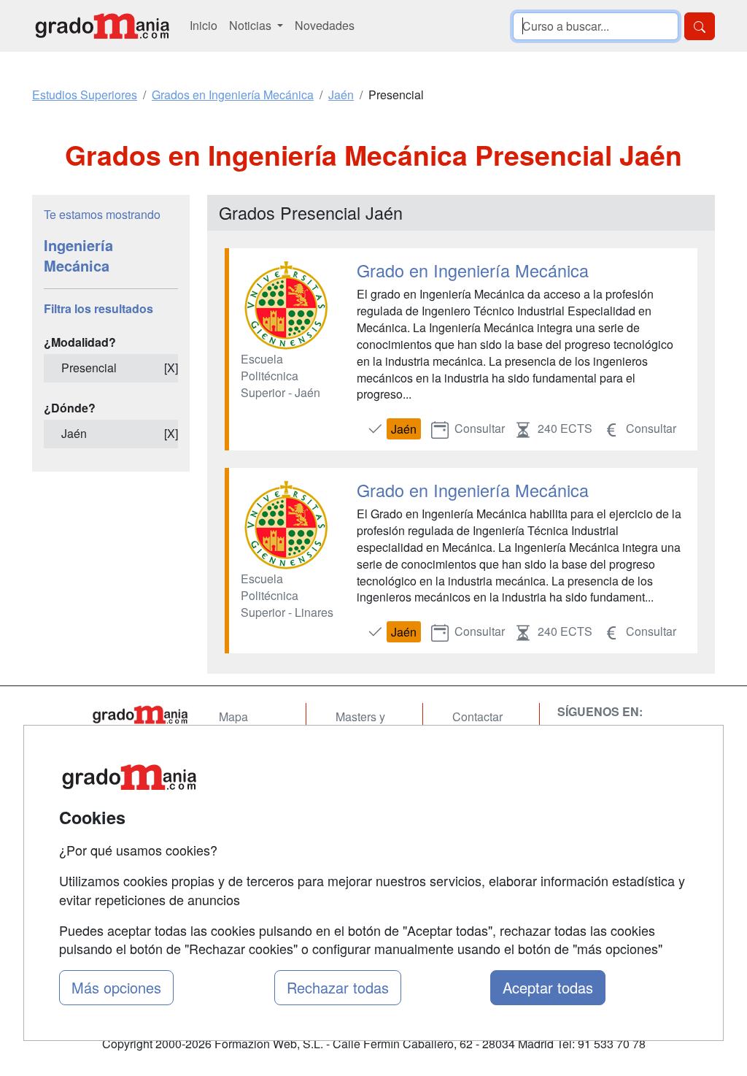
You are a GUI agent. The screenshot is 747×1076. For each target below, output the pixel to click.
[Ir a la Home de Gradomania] (140, 714)
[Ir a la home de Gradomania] (102, 26)
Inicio (203, 25)
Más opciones (116, 987)
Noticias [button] (251, 25)
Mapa (233, 716)
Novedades (325, 25)
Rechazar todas (338, 987)
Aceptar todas (548, 987)
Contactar (477, 716)
